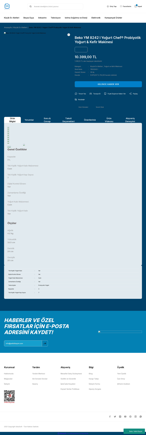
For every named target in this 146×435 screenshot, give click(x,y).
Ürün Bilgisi (12, 120)
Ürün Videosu (109, 120)
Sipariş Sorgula (95, 389)
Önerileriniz (90, 120)
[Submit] (45, 343)
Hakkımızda (8, 374)
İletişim (7, 384)
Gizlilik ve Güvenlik (68, 379)
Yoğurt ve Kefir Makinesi (113, 66)
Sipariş (35, 384)
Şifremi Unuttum (123, 384)
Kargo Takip (94, 379)
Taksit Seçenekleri (68, 120)
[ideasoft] (62, 433)
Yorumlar (29, 120)
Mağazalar (8, 379)
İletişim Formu (94, 384)
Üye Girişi (121, 379)
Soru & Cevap (47, 120)
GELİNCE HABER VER (108, 84)
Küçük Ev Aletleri (96, 66)
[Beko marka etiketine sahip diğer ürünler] (81, 49)
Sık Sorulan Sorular (39, 379)
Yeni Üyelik (121, 374)
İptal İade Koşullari (68, 384)
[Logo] (7, 6)
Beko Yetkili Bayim (135, 431)
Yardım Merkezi (38, 374)
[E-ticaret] (72, 433)
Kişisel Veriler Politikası (70, 389)
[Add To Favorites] (68, 34)
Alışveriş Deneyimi (130, 120)
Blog (91, 374)
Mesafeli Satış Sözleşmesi (71, 374)
